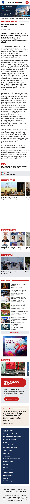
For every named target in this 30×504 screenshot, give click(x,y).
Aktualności (13, 301)
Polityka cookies (21, 495)
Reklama (5, 464)
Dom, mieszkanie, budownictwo (12, 436)
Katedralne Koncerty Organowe (12, 166)
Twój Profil (23, 491)
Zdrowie (5, 478)
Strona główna (4, 18)
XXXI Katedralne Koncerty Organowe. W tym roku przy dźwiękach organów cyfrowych (11, 198)
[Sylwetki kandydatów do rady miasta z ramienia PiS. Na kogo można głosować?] (13, 239)
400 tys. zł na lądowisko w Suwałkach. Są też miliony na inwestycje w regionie (18, 298)
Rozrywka (5, 467)
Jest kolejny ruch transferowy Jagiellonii (18, 285)
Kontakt (6, 491)
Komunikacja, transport (10, 448)
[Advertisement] (15, 214)
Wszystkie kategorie (8, 481)
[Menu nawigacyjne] (27, 2)
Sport (12, 287)
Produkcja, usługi (8, 461)
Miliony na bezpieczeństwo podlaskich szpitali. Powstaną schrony (19, 319)
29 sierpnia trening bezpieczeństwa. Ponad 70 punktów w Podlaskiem (18, 326)
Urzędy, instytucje (8, 475)
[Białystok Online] (15, 2)
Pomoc (12, 491)
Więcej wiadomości (14, 332)
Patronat (19, 489)
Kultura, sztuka (7, 450)
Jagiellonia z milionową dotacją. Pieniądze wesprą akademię (19, 312)
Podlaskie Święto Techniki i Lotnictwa (10, 273)
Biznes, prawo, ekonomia (10, 434)
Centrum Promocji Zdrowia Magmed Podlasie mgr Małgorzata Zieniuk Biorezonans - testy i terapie (14, 415)
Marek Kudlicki (15, 167)
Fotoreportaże (7, 255)
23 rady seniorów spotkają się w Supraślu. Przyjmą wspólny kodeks (19, 305)
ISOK (17, 491)
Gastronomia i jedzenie (9, 439)
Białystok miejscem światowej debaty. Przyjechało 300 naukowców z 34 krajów (19, 292)
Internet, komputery (9, 445)
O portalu (6, 489)
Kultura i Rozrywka (19, 18)
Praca (24, 489)
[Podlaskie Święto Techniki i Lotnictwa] (12, 263)
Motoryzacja (6, 456)
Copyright (4, 497)
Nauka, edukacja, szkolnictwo (11, 459)
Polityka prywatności (10, 495)
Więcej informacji (8, 423)
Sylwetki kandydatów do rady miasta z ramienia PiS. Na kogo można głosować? (11, 248)
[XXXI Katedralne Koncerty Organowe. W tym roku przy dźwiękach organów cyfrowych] (13, 189)
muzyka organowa (6, 167)
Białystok (24, 166)
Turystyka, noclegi (8, 472)
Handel (5, 442)
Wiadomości (11, 18)
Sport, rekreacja (7, 470)
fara (2, 166)
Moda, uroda (6, 453)
